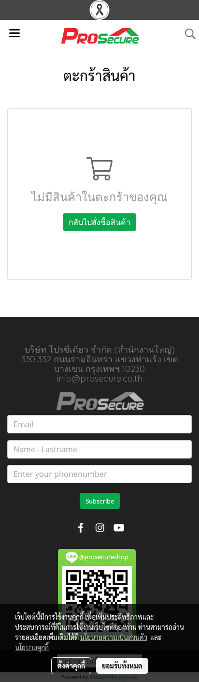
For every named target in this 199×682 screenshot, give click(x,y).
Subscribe (99, 500)
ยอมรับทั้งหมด (122, 665)
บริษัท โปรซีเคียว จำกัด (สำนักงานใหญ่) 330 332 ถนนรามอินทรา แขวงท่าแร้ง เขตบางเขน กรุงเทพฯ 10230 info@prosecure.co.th (99, 364)
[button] (187, 34)
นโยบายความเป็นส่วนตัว (113, 637)
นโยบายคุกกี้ (32, 647)
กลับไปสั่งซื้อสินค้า (99, 222)
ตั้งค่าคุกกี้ (71, 665)
